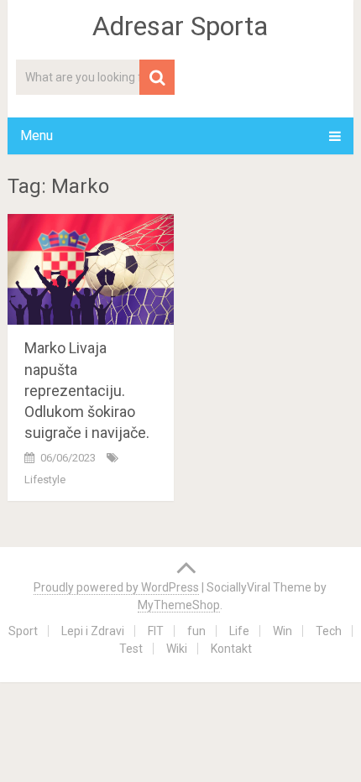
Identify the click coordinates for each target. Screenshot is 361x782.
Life (239, 631)
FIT (156, 631)
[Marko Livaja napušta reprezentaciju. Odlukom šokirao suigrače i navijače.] (91, 269)
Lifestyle (44, 479)
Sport (23, 631)
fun (196, 631)
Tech (329, 631)
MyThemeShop (179, 605)
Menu (36, 135)
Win (282, 631)
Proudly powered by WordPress (116, 587)
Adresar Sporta (180, 26)
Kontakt (231, 648)
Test (131, 648)
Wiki (176, 648)
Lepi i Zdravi (92, 631)
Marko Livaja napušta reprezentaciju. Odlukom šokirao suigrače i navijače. (86, 390)
